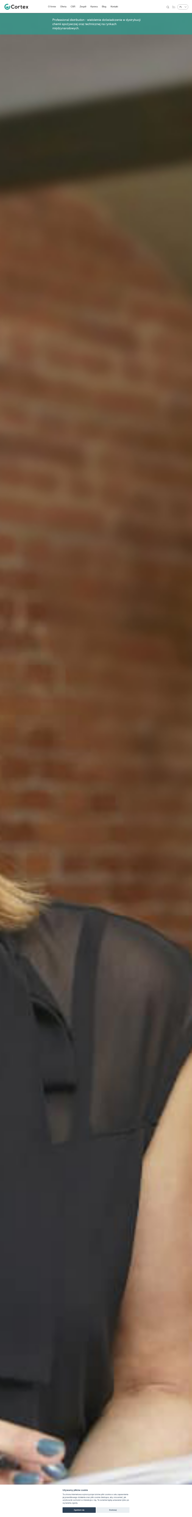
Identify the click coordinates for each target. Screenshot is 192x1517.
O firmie (52, 6)
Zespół (83, 6)
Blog (104, 6)
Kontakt (114, 6)
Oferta (63, 6)
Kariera (94, 6)
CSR (73, 6)
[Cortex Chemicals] (16, 7)
